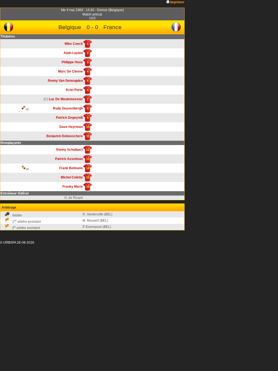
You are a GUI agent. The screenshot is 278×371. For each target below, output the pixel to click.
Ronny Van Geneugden (65, 81)
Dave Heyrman (71, 127)
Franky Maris (72, 186)
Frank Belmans (71, 168)
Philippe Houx (72, 62)
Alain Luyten (73, 53)
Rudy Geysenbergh (68, 108)
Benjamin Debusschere (64, 136)
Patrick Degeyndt (69, 118)
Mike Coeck (74, 44)
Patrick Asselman (69, 159)
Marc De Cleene (70, 71)
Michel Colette (72, 177)
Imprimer (177, 2)
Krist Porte (74, 90)
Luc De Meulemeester (66, 99)
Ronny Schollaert (69, 150)
